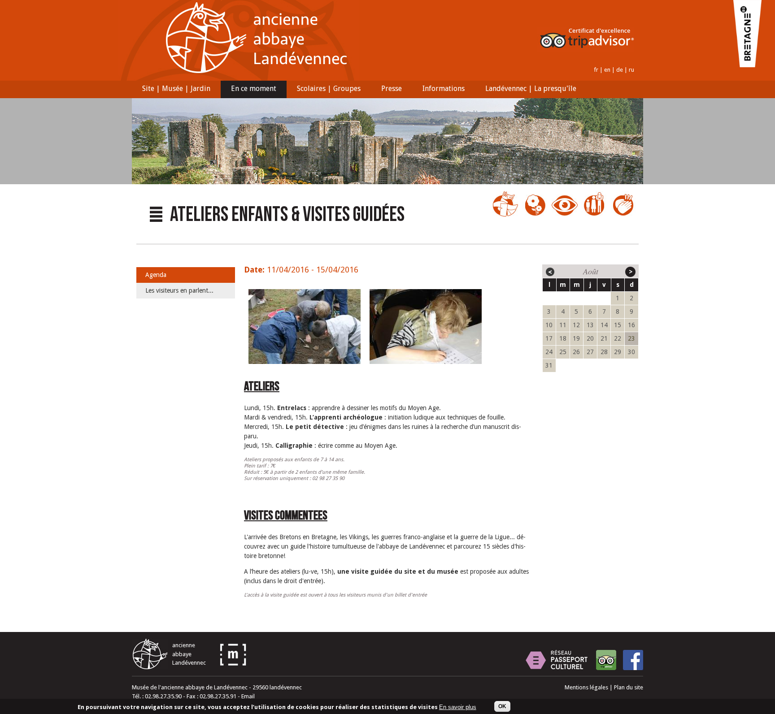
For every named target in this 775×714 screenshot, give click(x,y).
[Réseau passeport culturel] (556, 660)
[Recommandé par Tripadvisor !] (606, 660)
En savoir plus (457, 707)
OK (502, 706)
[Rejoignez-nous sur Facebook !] (633, 660)
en (607, 69)
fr (596, 69)
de (619, 69)
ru (631, 69)
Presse (386, 89)
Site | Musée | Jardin (171, 89)
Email (248, 696)
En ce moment (248, 89)
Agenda (155, 274)
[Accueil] (238, 78)
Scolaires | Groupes (324, 89)
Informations (438, 89)
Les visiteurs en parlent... (179, 290)
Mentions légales (586, 687)
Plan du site (628, 687)
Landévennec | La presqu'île (525, 89)
